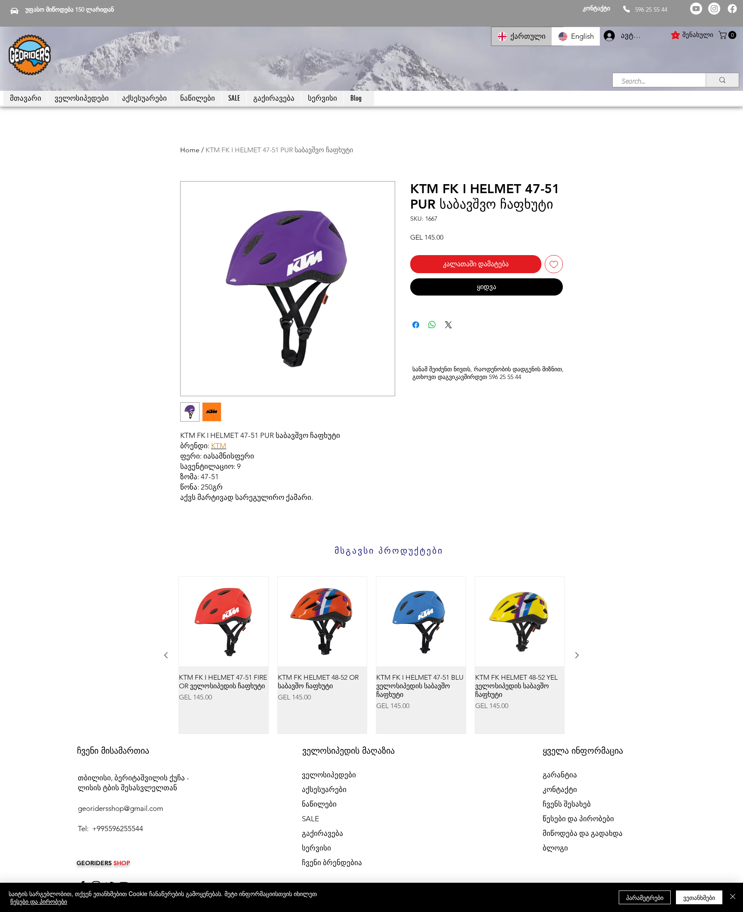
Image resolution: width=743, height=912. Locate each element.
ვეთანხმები (699, 897)
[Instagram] (714, 9)
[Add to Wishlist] (554, 264)
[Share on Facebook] (416, 325)
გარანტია (560, 774)
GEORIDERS (95, 863)
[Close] (733, 897)
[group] (371, 655)
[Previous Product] (166, 655)
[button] (728, 35)
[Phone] (626, 9)
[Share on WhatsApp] (432, 325)
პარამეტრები (644, 897)
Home (190, 150)
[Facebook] (732, 9)
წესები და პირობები (38, 901)
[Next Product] (577, 655)
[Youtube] (696, 9)
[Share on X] (448, 325)
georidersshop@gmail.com (120, 808)
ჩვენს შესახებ (567, 804)
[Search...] (722, 80)
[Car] (14, 10)
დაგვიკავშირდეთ (462, 377)
